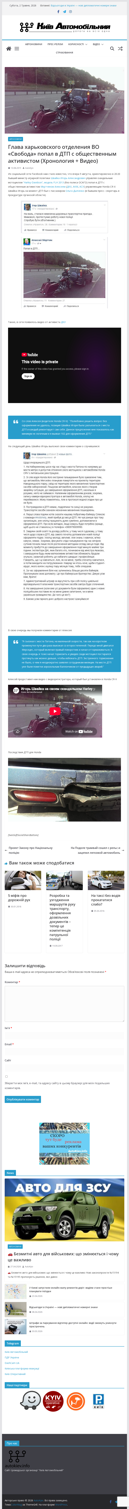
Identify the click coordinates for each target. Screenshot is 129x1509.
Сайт (8, 1060)
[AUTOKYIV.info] (17, 1451)
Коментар (12, 982)
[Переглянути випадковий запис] (120, 49)
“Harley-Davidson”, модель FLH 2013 (43, 182)
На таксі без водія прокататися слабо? (105, 900)
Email (9, 1044)
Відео (96, 44)
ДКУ (69, 186)
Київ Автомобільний (16, 1351)
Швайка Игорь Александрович (68, 178)
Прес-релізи (55, 44)
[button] (86, 44)
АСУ (81, 186)
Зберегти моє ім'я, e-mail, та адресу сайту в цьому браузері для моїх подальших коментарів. (57, 1085)
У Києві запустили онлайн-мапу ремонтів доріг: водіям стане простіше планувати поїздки (82, 7)
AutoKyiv (29, 168)
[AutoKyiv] (9, 49)
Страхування (64, 52)
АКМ (75, 186)
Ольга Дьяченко (75, 190)
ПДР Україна (12, 1357)
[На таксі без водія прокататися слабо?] (106, 873)
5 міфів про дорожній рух (19, 897)
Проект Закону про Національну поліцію (31, 850)
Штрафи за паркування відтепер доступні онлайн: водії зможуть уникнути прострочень (72, 1324)
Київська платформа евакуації (22, 1368)
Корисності (76, 44)
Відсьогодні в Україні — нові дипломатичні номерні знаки (63, 1307)
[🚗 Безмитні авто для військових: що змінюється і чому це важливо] (64, 1210)
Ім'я (8, 1028)
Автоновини (33, 44)
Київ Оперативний (15, 1374)
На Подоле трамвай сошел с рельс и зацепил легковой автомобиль (95, 850)
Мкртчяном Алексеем (53, 186)
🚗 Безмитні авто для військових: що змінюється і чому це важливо (63, 1256)
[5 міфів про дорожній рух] (23, 873)
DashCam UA (12, 1363)
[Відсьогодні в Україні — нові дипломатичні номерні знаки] (16, 1309)
